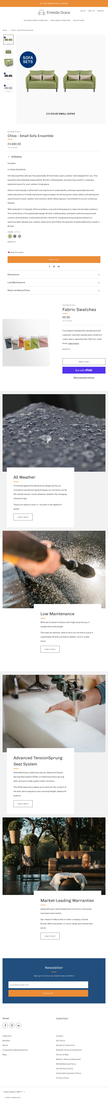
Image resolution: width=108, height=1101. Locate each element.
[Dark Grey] (19, 236)
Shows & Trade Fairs (65, 1045)
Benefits (6, 1040)
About (5, 1045)
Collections (78, 20)
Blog (4, 1054)
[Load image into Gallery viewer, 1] (8, 40)
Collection (7, 1036)
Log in (83, 11)
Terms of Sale (62, 1054)
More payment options (84, 377)
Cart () (91, 11)
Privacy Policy (62, 1078)
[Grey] (14, 236)
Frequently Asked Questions (15, 1050)
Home (5, 30)
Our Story (60, 1040)
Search (100, 11)
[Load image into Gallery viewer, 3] (8, 64)
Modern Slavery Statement (68, 1059)
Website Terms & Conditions (69, 1050)
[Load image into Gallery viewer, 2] (8, 52)
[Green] (10, 236)
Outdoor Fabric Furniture (36, 20)
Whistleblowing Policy (66, 1064)
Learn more (73, 343)
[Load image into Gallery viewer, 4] (8, 76)
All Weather (16, 156)
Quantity (12, 242)
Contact (59, 1036)
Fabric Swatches (79, 309)
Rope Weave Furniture (60, 20)
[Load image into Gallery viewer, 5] (8, 88)
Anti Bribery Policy (64, 1068)
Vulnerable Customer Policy (68, 1073)
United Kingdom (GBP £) (12, 1092)
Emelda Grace (14, 131)
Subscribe (48, 993)
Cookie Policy (62, 1018)
